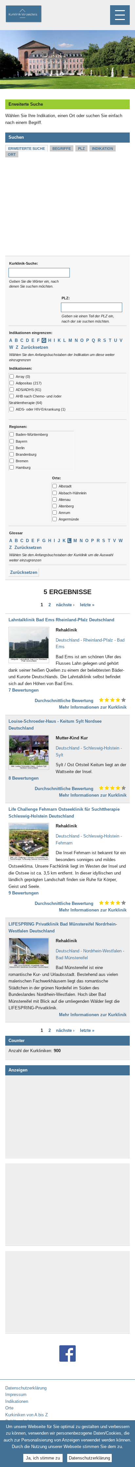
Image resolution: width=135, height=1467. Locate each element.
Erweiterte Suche (26, 148)
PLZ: (66, 298)
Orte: (56, 478)
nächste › (65, 605)
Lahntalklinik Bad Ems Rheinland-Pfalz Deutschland (61, 619)
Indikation (102, 148)
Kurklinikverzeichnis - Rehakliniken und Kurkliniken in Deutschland (29, 14)
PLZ (81, 148)
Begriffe (61, 148)
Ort (12, 154)
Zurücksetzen (34, 347)
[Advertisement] (67, 207)
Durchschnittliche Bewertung (64, 700)
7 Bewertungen (24, 690)
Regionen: (18, 427)
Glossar (16, 533)
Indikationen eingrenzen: (30, 333)
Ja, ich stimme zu (43, 1458)
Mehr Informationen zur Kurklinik (92, 707)
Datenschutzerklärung (89, 1458)
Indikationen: (20, 368)
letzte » (87, 605)
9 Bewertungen (24, 893)
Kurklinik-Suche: (23, 263)
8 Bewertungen (24, 778)
